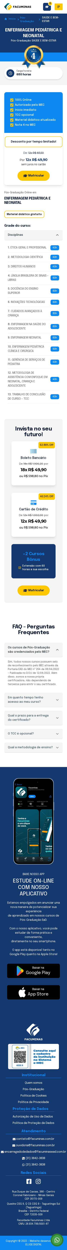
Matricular (36, 175)
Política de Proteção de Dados (33, 1123)
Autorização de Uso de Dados (33, 1116)
